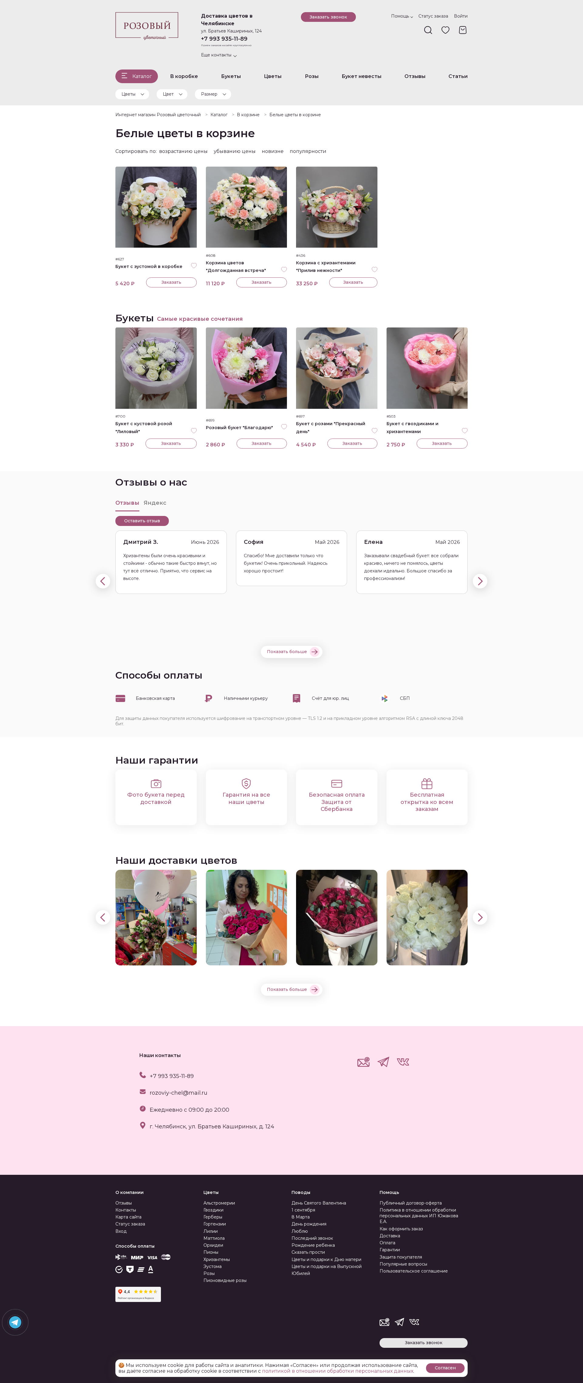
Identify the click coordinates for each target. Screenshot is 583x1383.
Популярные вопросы (403, 1264)
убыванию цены (235, 151)
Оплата (387, 1243)
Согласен (445, 1368)
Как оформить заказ (401, 1229)
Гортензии (214, 1224)
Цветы (272, 76)
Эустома (212, 1266)
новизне (273, 151)
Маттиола (214, 1238)
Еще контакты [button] (216, 55)
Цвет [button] (168, 94)
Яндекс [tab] (155, 503)
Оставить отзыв (142, 521)
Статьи (458, 76)
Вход (121, 1231)
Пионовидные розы (225, 1280)
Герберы (212, 1217)
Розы (312, 76)
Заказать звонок (328, 17)
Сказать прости (308, 1252)
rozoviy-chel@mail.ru (178, 1093)
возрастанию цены (183, 151)
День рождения (309, 1224)
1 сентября (303, 1210)
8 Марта (301, 1217)
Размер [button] (209, 94)
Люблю (300, 1231)
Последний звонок (312, 1238)
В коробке (184, 76)
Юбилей (301, 1273)
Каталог (142, 76)
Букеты (231, 76)
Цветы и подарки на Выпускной (327, 1266)
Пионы (210, 1252)
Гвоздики (213, 1210)
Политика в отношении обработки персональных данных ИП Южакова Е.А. (419, 1216)
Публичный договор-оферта (411, 1203)
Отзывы (414, 76)
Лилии (210, 1231)
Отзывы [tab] (127, 503)
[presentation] (103, 581)
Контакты (125, 1210)
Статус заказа (433, 16)
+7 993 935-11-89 (224, 39)
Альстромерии (219, 1203)
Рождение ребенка (313, 1245)
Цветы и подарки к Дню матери (326, 1259)
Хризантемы (216, 1259)
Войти (461, 16)
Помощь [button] (400, 16)
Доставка (390, 1236)
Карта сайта (128, 1217)
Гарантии (390, 1249)
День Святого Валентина (319, 1203)
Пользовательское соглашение (414, 1271)
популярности (308, 151)
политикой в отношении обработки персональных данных (337, 1371)
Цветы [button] (128, 94)
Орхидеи (213, 1245)
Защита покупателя (401, 1257)
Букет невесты (361, 76)
